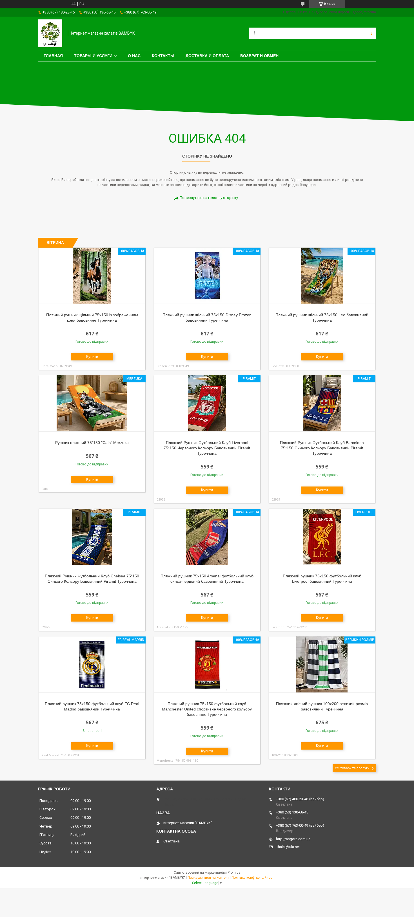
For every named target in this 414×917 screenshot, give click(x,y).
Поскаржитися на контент (208, 878)
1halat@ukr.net (288, 847)
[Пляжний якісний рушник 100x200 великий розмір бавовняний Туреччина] (322, 664)
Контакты (163, 55)
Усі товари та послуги (352, 768)
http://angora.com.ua (293, 839)
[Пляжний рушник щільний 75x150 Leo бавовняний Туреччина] (322, 276)
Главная (53, 55)
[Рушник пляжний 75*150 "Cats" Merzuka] (92, 403)
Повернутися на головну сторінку (209, 198)
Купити (92, 357)
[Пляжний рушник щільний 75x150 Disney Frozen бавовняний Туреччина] (207, 276)
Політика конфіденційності (253, 878)
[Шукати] (370, 33)
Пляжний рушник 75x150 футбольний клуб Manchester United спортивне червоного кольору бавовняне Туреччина (207, 709)
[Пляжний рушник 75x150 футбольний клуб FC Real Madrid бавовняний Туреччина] (92, 664)
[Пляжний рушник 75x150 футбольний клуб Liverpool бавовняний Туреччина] (322, 537)
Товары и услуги (93, 55)
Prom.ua (234, 873)
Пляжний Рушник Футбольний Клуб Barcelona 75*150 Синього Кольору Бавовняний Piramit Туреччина (322, 448)
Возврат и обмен (259, 55)
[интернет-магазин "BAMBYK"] (50, 33)
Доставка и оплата (207, 55)
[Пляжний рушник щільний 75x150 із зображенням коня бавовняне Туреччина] (92, 276)
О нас (134, 55)
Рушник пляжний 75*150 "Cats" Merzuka (92, 442)
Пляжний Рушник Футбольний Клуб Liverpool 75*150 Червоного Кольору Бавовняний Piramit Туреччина (207, 448)
